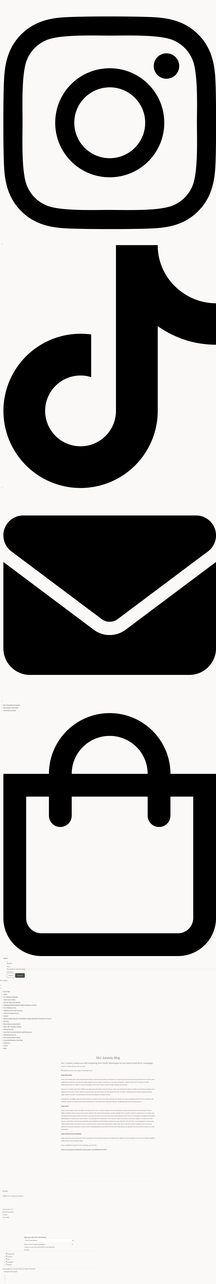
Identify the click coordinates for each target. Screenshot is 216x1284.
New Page (6, 991)
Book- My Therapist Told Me (12, 1026)
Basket (11, 975)
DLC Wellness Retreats (10, 997)
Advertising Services (9, 1035)
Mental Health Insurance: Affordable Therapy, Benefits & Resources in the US (27, 1018)
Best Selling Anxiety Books (11, 1024)
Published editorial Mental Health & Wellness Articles (20, 1005)
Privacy (5, 1191)
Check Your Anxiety (9, 999)
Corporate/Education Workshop (13, 1040)
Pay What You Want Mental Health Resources (17, 1032)
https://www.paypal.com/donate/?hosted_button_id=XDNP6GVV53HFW (84, 1149)
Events (5, 1045)
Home (5, 994)
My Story (6, 1021)
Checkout (20, 975)
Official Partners (8, 1029)
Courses (5, 1016)
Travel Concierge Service (11, 1013)
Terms (5, 1196)
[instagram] (109, 244)
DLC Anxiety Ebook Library (11, 1037)
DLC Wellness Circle (9, 1008)
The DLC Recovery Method (11, 1002)
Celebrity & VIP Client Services (12, 1010)
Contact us (6, 1043)
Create (15, 1271)
